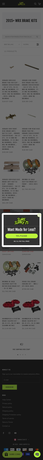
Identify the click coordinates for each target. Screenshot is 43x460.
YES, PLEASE (21, 236)
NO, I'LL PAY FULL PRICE (21, 241)
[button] (37, 454)
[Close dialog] (39, 215)
